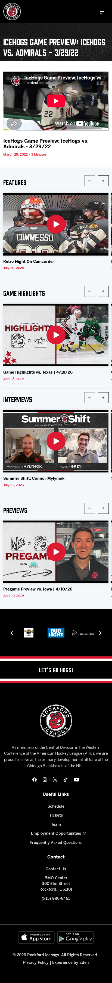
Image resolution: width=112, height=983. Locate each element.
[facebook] (34, 779)
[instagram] (45, 779)
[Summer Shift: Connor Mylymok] (55, 441)
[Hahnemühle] (56, 633)
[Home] (12, 11)
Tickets (56, 815)
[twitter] (55, 779)
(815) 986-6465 (56, 899)
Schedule (56, 806)
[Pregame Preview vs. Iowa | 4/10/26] (55, 552)
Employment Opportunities (56, 834)
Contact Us (56, 869)
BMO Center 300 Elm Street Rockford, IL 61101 (55, 884)
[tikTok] (65, 779)
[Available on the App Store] (36, 937)
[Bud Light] (29, 633)
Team (56, 825)
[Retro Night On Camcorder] (55, 224)
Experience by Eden (70, 963)
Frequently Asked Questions (56, 843)
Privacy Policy (36, 963)
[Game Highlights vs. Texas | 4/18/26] (55, 335)
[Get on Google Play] (75, 937)
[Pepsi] (83, 633)
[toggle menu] (103, 11)
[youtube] (76, 779)
